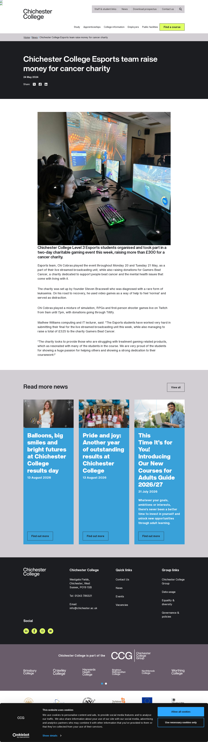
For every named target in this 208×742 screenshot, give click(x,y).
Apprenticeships (92, 27)
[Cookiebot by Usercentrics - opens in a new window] (21, 735)
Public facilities (150, 27)
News (125, 9)
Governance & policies (170, 615)
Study (77, 27)
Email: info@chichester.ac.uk (83, 606)
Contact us (168, 9)
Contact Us (122, 579)
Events (120, 596)
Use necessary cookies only (181, 722)
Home (27, 37)
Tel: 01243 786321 (81, 596)
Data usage (169, 592)
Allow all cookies (180, 711)
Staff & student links (105, 9)
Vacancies (122, 605)
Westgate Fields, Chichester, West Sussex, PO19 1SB (81, 583)
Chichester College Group (173, 581)
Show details (50, 735)
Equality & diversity (168, 602)
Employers (133, 27)
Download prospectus (145, 9)
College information (114, 27)
